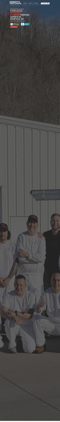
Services (25, 3)
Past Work (36, 3)
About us (30, 3)
